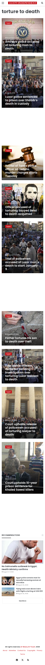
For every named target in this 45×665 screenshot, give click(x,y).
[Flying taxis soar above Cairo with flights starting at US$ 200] (8, 592)
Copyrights (31, 650)
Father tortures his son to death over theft (21, 339)
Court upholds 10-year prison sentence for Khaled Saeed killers (21, 486)
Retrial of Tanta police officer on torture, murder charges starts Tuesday (21, 171)
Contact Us (21, 650)
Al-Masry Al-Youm (27, 647)
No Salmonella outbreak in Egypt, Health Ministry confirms (19, 568)
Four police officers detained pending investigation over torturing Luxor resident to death (21, 372)
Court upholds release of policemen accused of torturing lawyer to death (21, 429)
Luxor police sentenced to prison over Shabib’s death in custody (21, 100)
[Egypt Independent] (22, 3)
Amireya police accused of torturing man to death (22, 45)
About (5, 650)
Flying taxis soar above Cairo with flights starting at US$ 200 (29, 590)
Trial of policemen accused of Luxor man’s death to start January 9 (22, 264)
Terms (22, 654)
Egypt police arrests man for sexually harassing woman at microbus (28, 580)
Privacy (39, 650)
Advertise (12, 650)
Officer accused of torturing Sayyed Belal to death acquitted (21, 210)
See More (22, 601)
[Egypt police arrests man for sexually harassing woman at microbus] (8, 581)
